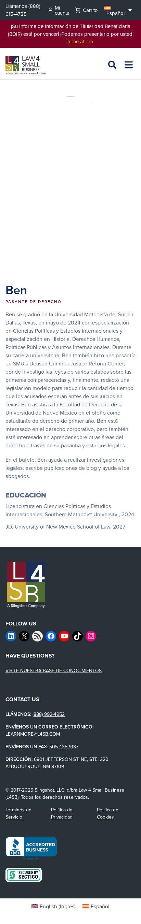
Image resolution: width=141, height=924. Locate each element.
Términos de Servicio (18, 813)
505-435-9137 (63, 746)
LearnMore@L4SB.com (32, 734)
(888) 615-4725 (22, 9)
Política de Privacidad (62, 813)
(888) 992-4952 (49, 714)
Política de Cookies (107, 813)
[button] (118, 9)
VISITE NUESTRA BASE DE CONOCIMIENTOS (53, 670)
